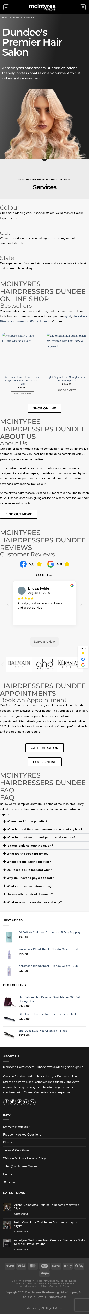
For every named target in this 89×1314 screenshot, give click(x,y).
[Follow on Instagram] (13, 1102)
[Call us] (33, 1102)
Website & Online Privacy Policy (24, 1158)
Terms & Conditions (16, 1150)
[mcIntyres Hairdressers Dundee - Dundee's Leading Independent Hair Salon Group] (44, 7)
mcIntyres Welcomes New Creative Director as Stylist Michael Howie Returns (50, 1242)
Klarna (7, 1142)
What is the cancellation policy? (30, 886)
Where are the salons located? (29, 861)
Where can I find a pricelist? (27, 821)
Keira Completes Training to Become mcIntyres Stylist (46, 1224)
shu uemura (19, 321)
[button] (6, 7)
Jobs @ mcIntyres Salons (20, 1166)
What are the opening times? (28, 853)
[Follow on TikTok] (20, 1102)
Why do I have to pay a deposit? (30, 878)
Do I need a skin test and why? (29, 869)
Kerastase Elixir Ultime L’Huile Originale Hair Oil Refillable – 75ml (22, 380)
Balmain (45, 321)
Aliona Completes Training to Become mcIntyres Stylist (46, 1206)
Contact (8, 1174)
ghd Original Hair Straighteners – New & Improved (67, 379)
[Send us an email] (26, 1102)
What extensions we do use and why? (34, 902)
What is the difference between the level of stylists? (45, 829)
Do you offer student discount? (30, 894)
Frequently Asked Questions (22, 1134)
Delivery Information (16, 1126)
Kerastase (80, 316)
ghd (68, 316)
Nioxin (4, 321)
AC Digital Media (51, 1308)
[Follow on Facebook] (6, 1102)
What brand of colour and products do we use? (41, 837)
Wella (34, 321)
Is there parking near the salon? (30, 845)
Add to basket (22, 393)
